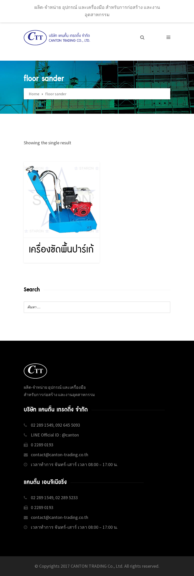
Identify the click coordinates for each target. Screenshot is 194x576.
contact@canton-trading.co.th (59, 454)
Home (34, 93)
